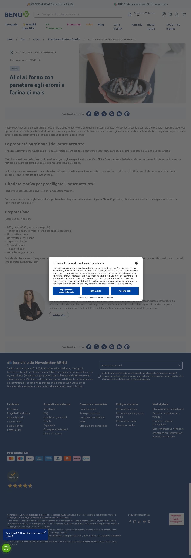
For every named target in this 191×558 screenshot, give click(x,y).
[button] (6, 548)
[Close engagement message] (45, 531)
